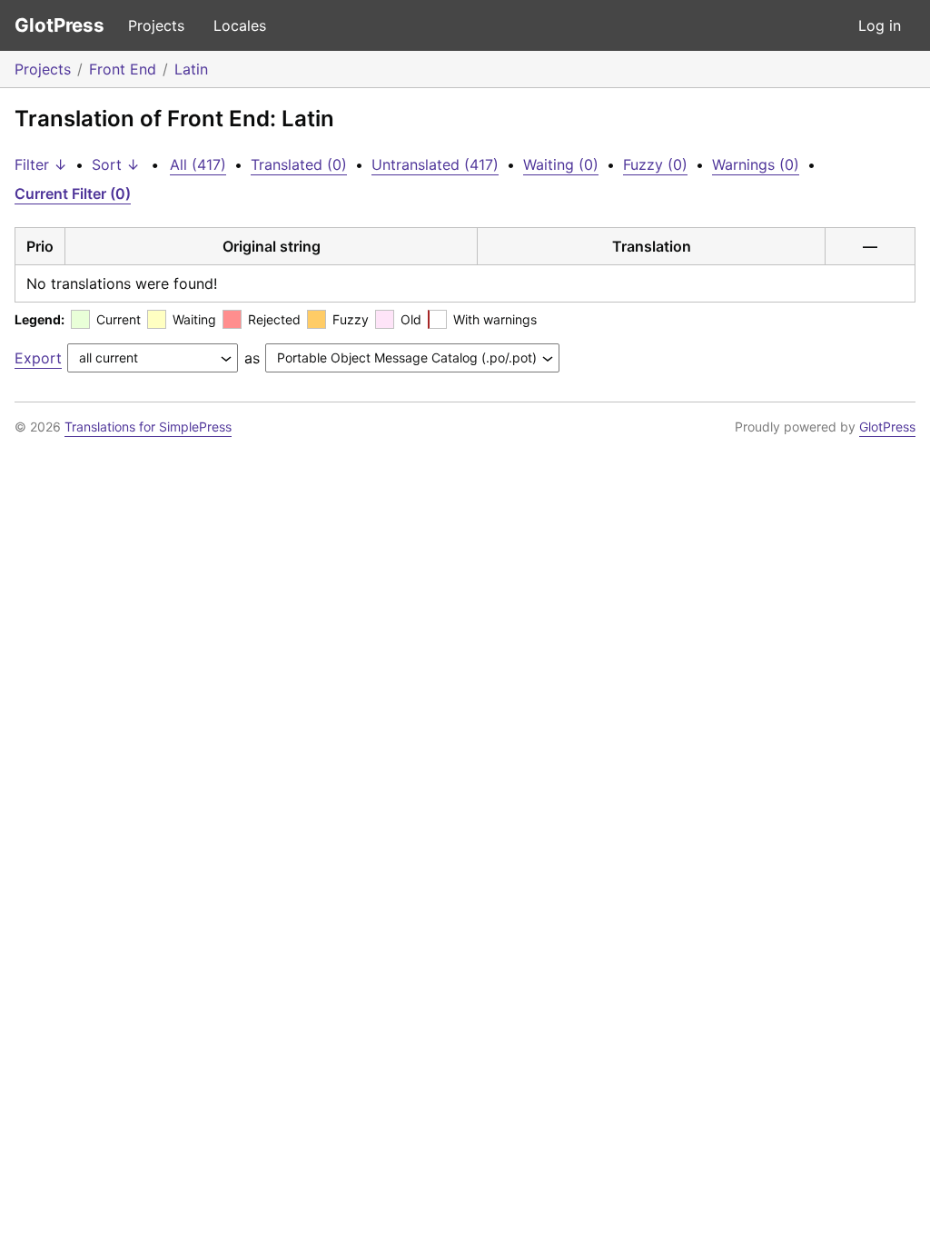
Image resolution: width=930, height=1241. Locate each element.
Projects (156, 25)
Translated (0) (299, 164)
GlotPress (59, 25)
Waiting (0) (561, 164)
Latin (191, 69)
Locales (239, 25)
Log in (879, 25)
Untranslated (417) (435, 164)
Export (38, 358)
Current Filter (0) (73, 193)
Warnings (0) (755, 164)
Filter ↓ (41, 164)
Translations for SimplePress (148, 426)
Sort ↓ (116, 164)
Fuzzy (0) (655, 164)
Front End (122, 69)
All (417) (198, 164)
